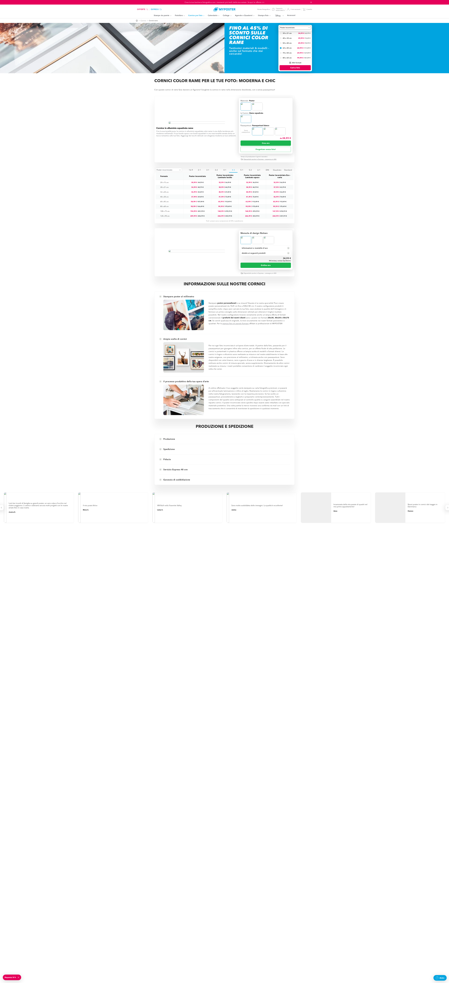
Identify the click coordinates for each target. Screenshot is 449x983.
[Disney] (279, 15)
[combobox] (295, 28)
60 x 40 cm (287, 48)
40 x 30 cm (287, 38)
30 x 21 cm (287, 33)
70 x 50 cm (287, 53)
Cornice (143, 21)
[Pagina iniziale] (137, 21)
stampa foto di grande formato (235, 323)
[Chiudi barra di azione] (311, 2)
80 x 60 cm (287, 58)
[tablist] (240, 170)
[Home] (224, 9)
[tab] (191, 170)
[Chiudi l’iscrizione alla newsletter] (18, 977)
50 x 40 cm (287, 43)
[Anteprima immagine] (197, 122)
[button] (295, 62)
